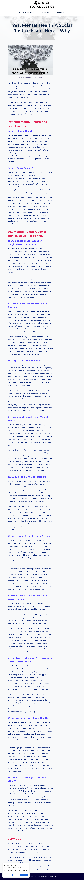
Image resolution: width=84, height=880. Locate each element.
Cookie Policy (49, 876)
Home (21, 12)
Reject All (16, 874)
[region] (16, 870)
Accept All (24, 874)
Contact (50, 12)
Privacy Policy (60, 12)
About (43, 12)
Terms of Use (54, 876)
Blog (27, 12)
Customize (8, 874)
